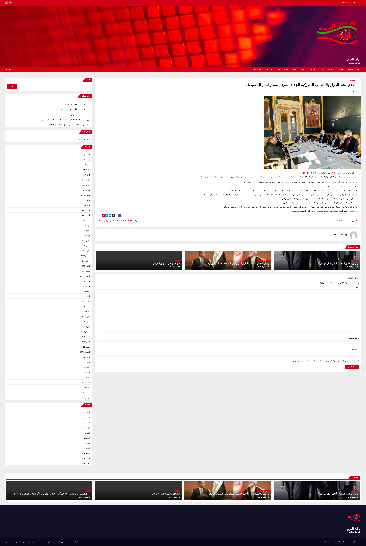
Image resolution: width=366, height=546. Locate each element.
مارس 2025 (86, 241)
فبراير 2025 (86, 246)
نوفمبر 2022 (86, 337)
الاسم (357, 327)
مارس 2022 (86, 377)
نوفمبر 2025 (86, 200)
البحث (88, 80)
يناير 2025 (86, 251)
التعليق (356, 287)
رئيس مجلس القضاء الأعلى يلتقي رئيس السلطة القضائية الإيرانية (238, 263)
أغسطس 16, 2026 (84, 497)
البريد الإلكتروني (353, 338)
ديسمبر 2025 (85, 195)
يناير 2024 (86, 311)
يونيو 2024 (86, 286)
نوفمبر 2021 (86, 397)
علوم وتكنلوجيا (257, 69)
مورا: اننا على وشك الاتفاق (346, 220)
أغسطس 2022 (85, 352)
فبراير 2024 (86, 306)
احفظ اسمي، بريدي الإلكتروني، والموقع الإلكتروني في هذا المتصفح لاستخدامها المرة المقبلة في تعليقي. (325, 361)
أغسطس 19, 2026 (173, 497)
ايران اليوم (354, 59)
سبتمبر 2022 (85, 347)
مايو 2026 (86, 170)
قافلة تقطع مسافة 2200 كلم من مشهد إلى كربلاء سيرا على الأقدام (68, 125)
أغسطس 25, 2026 (351, 497)
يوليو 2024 (86, 281)
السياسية (350, 69)
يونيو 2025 (86, 225)
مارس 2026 (86, 180)
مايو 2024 (86, 291)
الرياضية (303, 69)
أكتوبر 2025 (86, 205)
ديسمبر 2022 (85, 332)
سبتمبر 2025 (85, 210)
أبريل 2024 (86, 296)
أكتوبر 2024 (86, 266)
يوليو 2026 (86, 160)
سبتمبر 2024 (85, 271)
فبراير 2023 (86, 322)
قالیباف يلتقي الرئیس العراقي (166, 263)
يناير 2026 (86, 190)
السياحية (294, 69)
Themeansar (357, 542)
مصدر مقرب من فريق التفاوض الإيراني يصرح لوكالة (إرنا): (330, 172)
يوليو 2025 (86, 220)
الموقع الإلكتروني (354, 349)
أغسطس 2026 (85, 155)
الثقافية (321, 69)
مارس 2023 (86, 316)
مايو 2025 (86, 230)
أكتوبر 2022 (86, 342)
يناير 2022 (86, 387)
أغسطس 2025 (85, 215)
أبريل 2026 (86, 175)
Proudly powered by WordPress (334, 542)
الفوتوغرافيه (269, 69)
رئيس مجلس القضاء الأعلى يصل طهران (339, 263)
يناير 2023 (86, 327)
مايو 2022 (86, 367)
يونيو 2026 (86, 165)
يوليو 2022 (86, 357)
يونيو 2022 (86, 362)
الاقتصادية (341, 69)
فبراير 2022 (86, 382)
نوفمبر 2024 (86, 261)
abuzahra (339, 234)
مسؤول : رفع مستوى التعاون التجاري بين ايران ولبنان (120, 220)
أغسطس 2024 (85, 276)
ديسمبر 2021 (85, 392)
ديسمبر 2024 (85, 256)
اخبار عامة (312, 69)
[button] (10, 69)
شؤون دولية (331, 69)
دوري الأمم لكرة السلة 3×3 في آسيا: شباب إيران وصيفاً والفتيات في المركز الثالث (64, 119)
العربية (286, 69)
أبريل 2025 (86, 236)
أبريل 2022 (86, 372)
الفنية (278, 69)
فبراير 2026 (86, 185)
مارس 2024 (86, 301)
